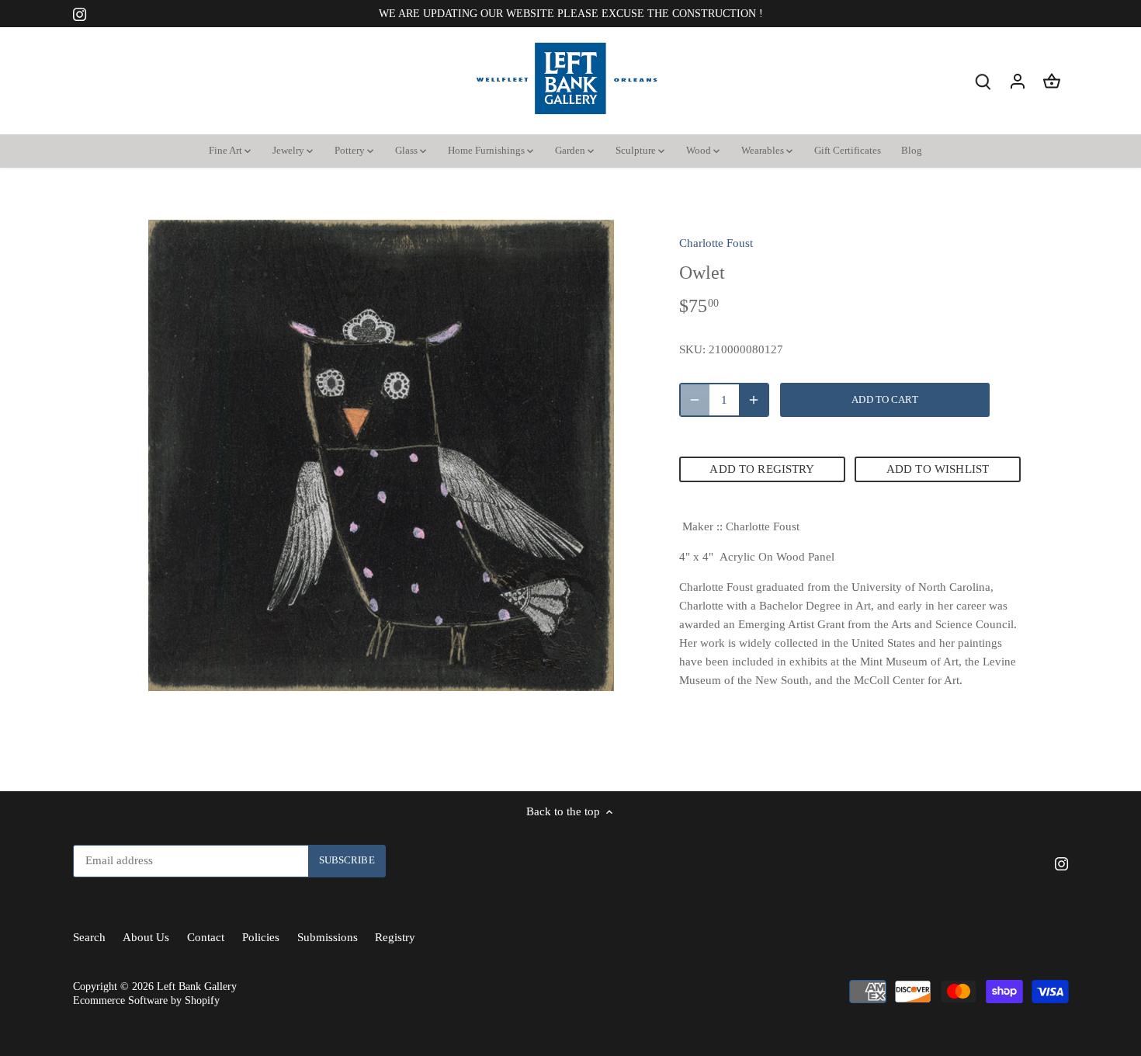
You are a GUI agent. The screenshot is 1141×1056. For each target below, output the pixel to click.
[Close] (1088, 754)
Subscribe (1035, 932)
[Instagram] (917, 980)
